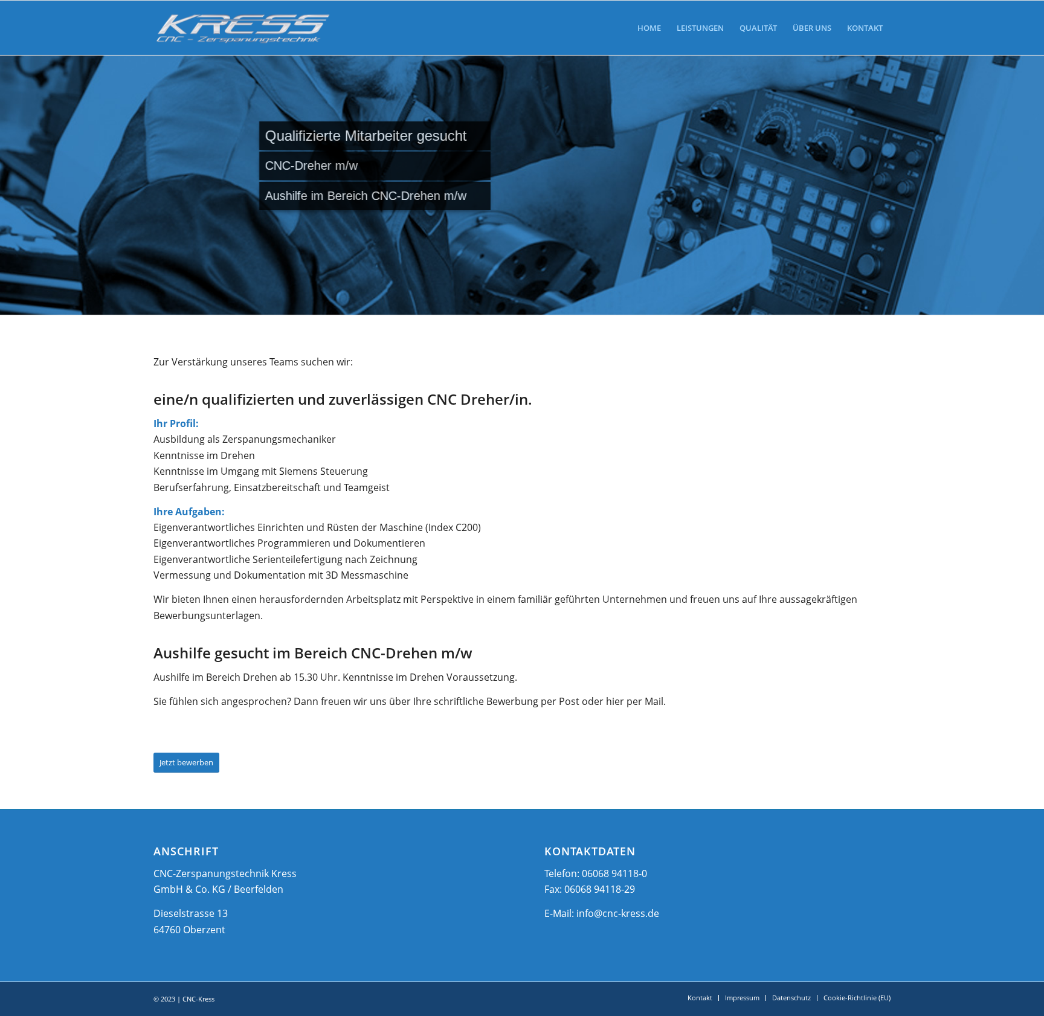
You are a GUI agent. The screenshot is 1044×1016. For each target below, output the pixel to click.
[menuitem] (649, 28)
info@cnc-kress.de (617, 913)
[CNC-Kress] (243, 28)
